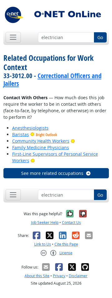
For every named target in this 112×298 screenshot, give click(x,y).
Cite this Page (66, 244)
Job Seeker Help (44, 222)
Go (100, 37)
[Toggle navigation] (13, 37)
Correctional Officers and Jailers (52, 79)
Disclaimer (78, 275)
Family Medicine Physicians (40, 147)
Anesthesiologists (30, 128)
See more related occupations (52, 173)
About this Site (37, 275)
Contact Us (71, 222)
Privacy (59, 275)
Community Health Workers (40, 141)
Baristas (20, 134)
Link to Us (42, 244)
